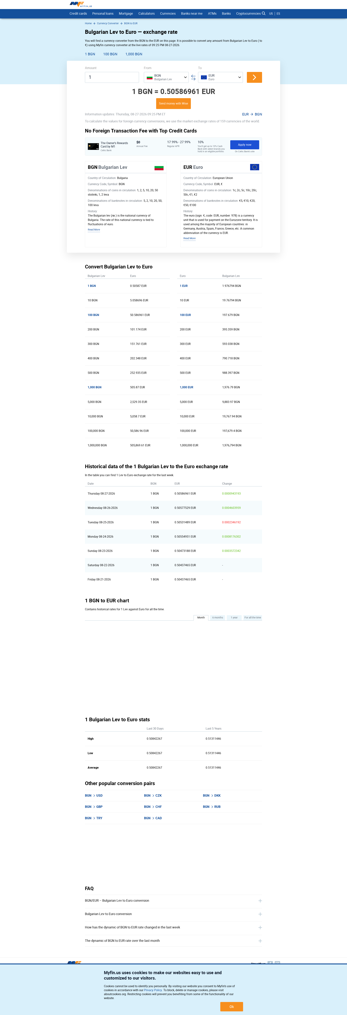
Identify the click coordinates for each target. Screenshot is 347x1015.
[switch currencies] (254, 77)
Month (201, 617)
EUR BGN (252, 114)
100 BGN (110, 54)
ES (278, 13)
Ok (232, 1007)
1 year (234, 617)
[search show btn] (264, 14)
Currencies (168, 14)
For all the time (253, 617)
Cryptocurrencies (248, 14)
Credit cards (78, 14)
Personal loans (102, 14)
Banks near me (192, 14)
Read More (94, 229)
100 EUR (185, 315)
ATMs (212, 14)
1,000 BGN (133, 54)
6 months (217, 617)
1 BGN (90, 54)
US (271, 13)
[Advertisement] (173, 855)
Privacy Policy (153, 990)
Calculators (146, 14)
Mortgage (126, 14)
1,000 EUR (186, 387)
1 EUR (184, 286)
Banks (226, 14)
